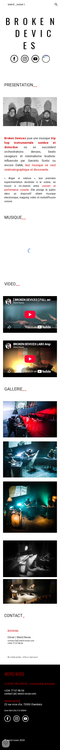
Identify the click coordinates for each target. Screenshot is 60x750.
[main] (30, 33)
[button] (4, 4)
